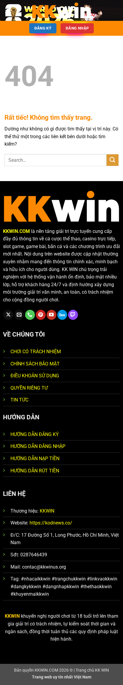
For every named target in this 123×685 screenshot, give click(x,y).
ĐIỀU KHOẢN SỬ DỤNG (34, 376)
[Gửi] (113, 160)
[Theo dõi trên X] (8, 315)
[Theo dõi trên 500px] (62, 315)
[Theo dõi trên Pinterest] (41, 315)
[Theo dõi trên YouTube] (51, 315)
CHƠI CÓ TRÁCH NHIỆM (35, 351)
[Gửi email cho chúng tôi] (19, 315)
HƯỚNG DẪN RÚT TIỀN (34, 471)
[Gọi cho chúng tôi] (30, 315)
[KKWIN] (61, 10)
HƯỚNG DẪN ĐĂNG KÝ (34, 434)
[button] (8, 10)
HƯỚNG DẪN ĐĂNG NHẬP (37, 446)
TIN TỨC (19, 400)
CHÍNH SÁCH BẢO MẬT (35, 364)
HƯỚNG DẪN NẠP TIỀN (34, 458)
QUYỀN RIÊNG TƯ (29, 388)
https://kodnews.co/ (51, 523)
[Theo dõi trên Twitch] (73, 315)
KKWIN (47, 511)
